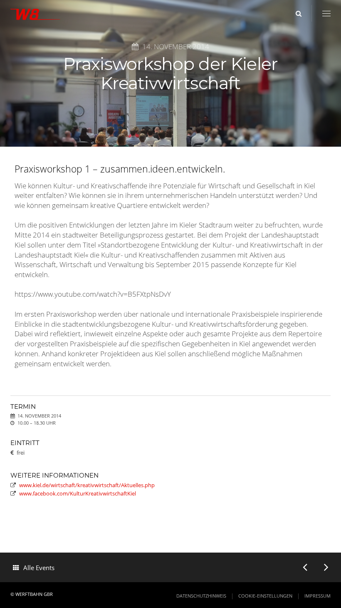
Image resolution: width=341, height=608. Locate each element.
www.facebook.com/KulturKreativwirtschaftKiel (77, 493)
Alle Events (38, 567)
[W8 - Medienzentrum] (35, 16)
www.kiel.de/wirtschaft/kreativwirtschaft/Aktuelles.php (87, 485)
